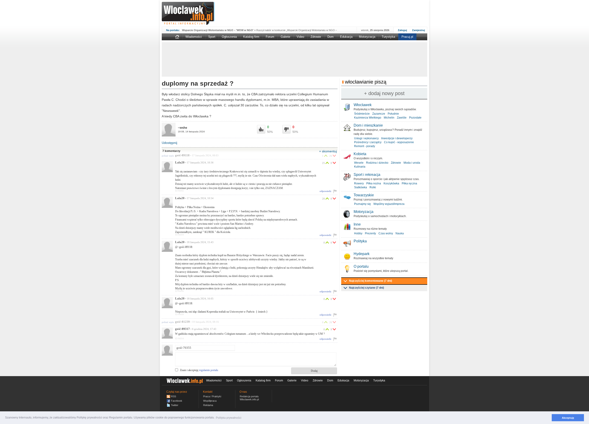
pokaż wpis (168, 155)
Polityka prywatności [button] (228, 417)
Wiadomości (193, 36)
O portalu (361, 266)
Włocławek (363, 105)
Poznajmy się (362, 204)
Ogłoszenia (229, 36)
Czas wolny (385, 233)
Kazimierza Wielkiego (367, 117)
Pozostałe (415, 117)
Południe (393, 113)
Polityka (360, 241)
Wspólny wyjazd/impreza (388, 204)
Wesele (359, 162)
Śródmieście (362, 113)
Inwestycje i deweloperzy (397, 138)
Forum (270, 36)
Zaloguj (402, 30)
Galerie (285, 36)
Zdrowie (316, 36)
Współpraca (210, 400)
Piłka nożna (373, 183)
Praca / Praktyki (212, 396)
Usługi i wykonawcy (366, 138)
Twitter (174, 405)
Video (300, 36)
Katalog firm (251, 36)
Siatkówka (360, 187)
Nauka (400, 233)
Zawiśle (402, 117)
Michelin (389, 117)
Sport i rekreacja (367, 175)
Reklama (208, 405)
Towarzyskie (364, 195)
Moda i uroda (412, 162)
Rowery (359, 183)
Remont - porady (364, 146)
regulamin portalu (208, 370)
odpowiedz (325, 191)
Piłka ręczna (409, 183)
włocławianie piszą (365, 82)
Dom (330, 36)
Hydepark (362, 254)
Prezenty (370, 233)
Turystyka (388, 36)
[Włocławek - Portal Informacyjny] (188, 13)
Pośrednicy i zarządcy (367, 142)
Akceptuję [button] (568, 417)
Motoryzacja (367, 36)
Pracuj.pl (407, 36)
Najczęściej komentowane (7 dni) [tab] (370, 280)
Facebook (176, 400)
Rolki (373, 187)
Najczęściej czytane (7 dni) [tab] (366, 287)
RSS (173, 396)
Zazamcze (378, 113)
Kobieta (360, 154)
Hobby (358, 233)
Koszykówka (391, 183)
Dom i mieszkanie (368, 125)
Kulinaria (359, 166)
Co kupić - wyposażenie (399, 142)
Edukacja (346, 36)
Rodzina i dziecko (377, 162)
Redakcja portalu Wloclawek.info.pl (249, 398)
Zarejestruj (418, 30)
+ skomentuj (328, 151)
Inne (357, 224)
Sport (211, 36)
